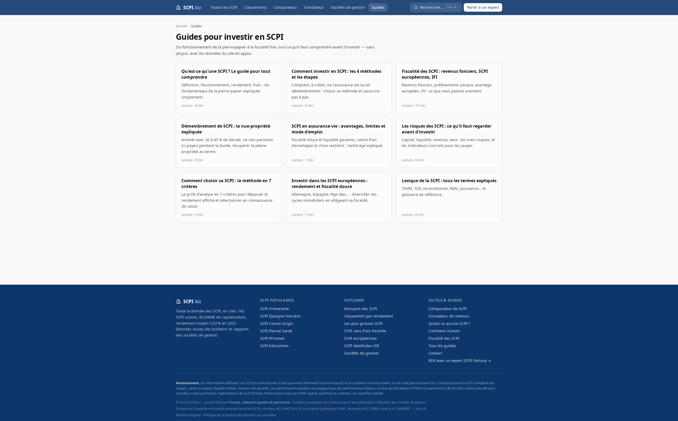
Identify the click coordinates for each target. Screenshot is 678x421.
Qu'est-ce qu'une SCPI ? (449, 323)
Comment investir (444, 330)
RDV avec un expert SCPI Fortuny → (460, 360)
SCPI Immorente (274, 308)
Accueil (181, 26)
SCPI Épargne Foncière (280, 316)
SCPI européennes (360, 338)
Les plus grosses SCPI (363, 323)
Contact (435, 353)
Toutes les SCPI (224, 7)
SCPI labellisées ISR (361, 345)
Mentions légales (188, 415)
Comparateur (285, 7)
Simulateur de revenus (449, 316)
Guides (378, 7)
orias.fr (421, 408)
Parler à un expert (483, 7)
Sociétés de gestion (348, 7)
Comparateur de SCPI (448, 308)
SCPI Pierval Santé (276, 330)
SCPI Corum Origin (276, 323)
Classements (255, 7)
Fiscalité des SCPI (444, 338)
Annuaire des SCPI (360, 308)
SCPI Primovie (272, 338)
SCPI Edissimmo (274, 345)
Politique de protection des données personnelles (239, 415)
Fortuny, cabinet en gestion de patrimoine (259, 402)
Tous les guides (442, 345)
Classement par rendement (368, 316)
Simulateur (314, 7)
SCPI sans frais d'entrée (365, 330)
